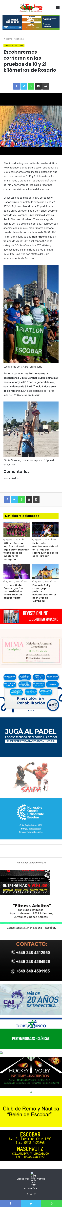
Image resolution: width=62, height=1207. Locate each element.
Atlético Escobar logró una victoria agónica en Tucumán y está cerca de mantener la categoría (16, 551)
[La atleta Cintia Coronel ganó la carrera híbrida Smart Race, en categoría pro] (16, 571)
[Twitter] (31, 1195)
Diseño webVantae (31, 1178)
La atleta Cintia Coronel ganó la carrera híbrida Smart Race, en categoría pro (13, 591)
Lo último (19, 45)
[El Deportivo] (31, 7)
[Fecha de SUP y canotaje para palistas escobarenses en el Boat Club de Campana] (45, 571)
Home (8, 38)
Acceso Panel (31, 1188)
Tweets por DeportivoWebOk (31, 862)
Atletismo (19, 38)
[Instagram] (35, 1195)
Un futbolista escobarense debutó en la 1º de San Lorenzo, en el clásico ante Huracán (45, 550)
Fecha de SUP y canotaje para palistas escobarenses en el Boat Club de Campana (44, 593)
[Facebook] (27, 1195)
